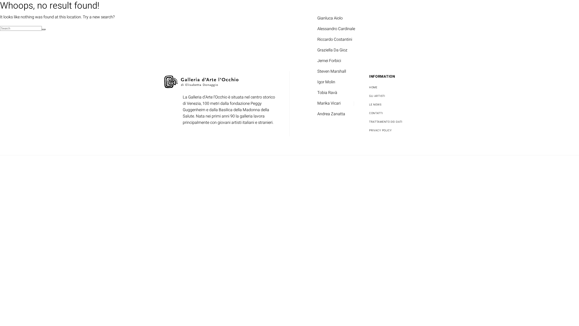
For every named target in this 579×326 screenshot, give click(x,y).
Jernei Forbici (329, 61)
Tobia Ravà (327, 93)
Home (285, 7)
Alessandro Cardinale (336, 29)
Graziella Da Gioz (332, 50)
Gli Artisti (313, 7)
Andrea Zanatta (331, 114)
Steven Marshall (331, 71)
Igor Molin (326, 82)
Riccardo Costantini (334, 39)
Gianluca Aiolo (330, 18)
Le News (380, 7)
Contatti (408, 7)
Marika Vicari (329, 103)
